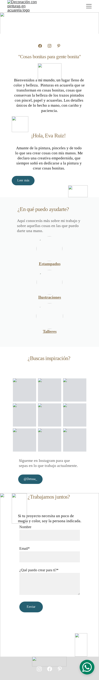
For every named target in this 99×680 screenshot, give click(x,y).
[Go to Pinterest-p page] (59, 46)
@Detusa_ (30, 479)
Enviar (31, 606)
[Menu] (89, 6)
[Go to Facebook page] (40, 46)
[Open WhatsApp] (87, 667)
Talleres (50, 331)
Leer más (23, 180)
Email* (24, 548)
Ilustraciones (49, 297)
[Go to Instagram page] (49, 46)
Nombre (25, 527)
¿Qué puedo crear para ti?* (38, 570)
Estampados (50, 263)
